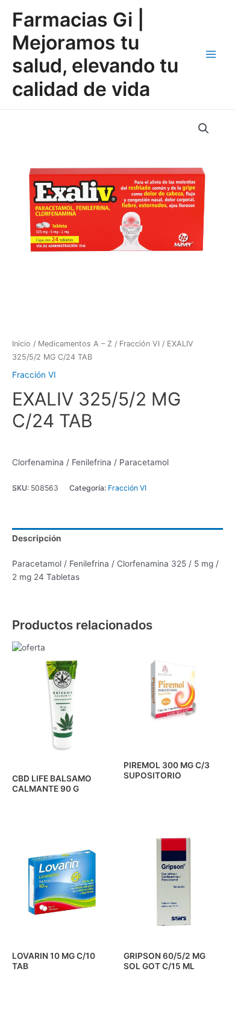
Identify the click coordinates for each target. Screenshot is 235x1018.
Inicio (21, 343)
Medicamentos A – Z (75, 343)
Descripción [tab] (36, 538)
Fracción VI (139, 343)
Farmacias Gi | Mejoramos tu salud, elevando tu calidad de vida (95, 54)
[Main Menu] (211, 54)
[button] (204, 128)
